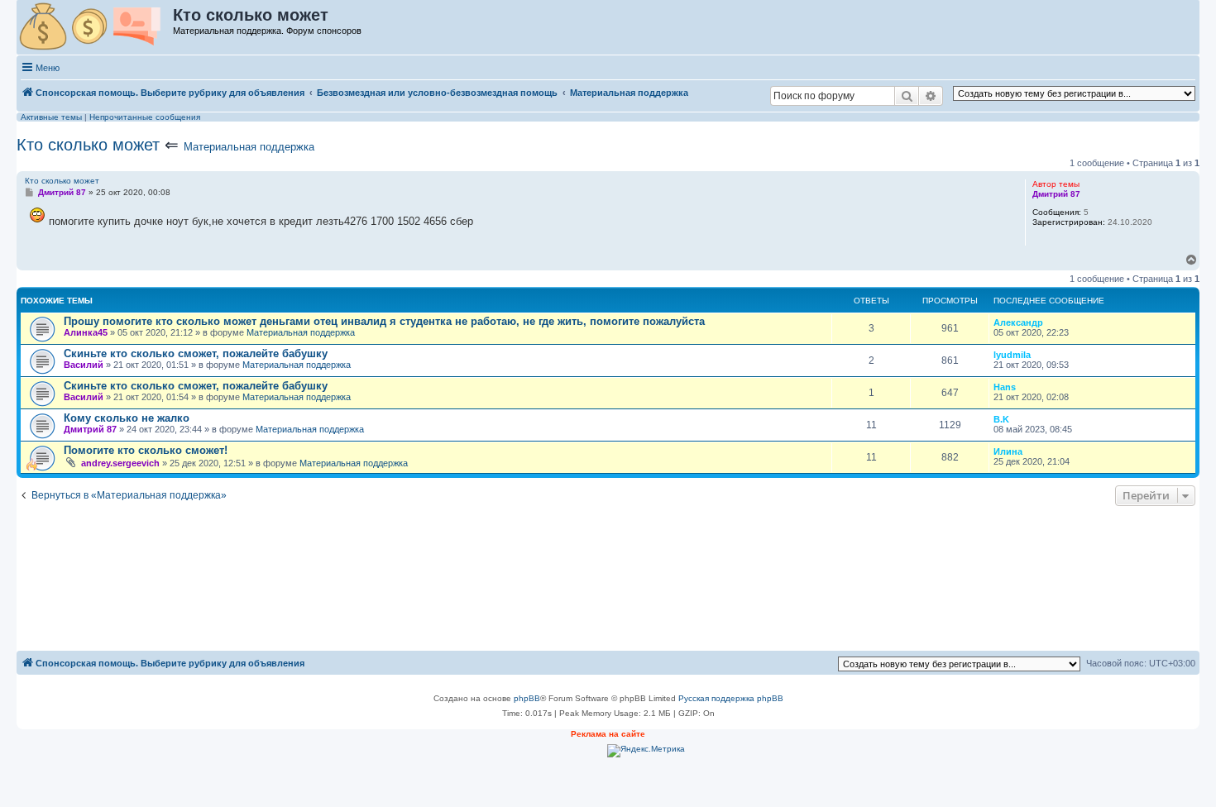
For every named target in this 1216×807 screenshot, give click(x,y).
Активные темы (51, 117)
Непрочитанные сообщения (144, 117)
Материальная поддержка (249, 147)
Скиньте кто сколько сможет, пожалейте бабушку (196, 353)
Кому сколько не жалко (126, 418)
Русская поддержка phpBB (730, 698)
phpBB (527, 698)
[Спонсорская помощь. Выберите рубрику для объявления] (95, 27)
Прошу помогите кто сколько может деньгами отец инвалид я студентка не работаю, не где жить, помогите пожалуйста (384, 321)
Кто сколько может (88, 145)
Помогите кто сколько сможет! (145, 450)
